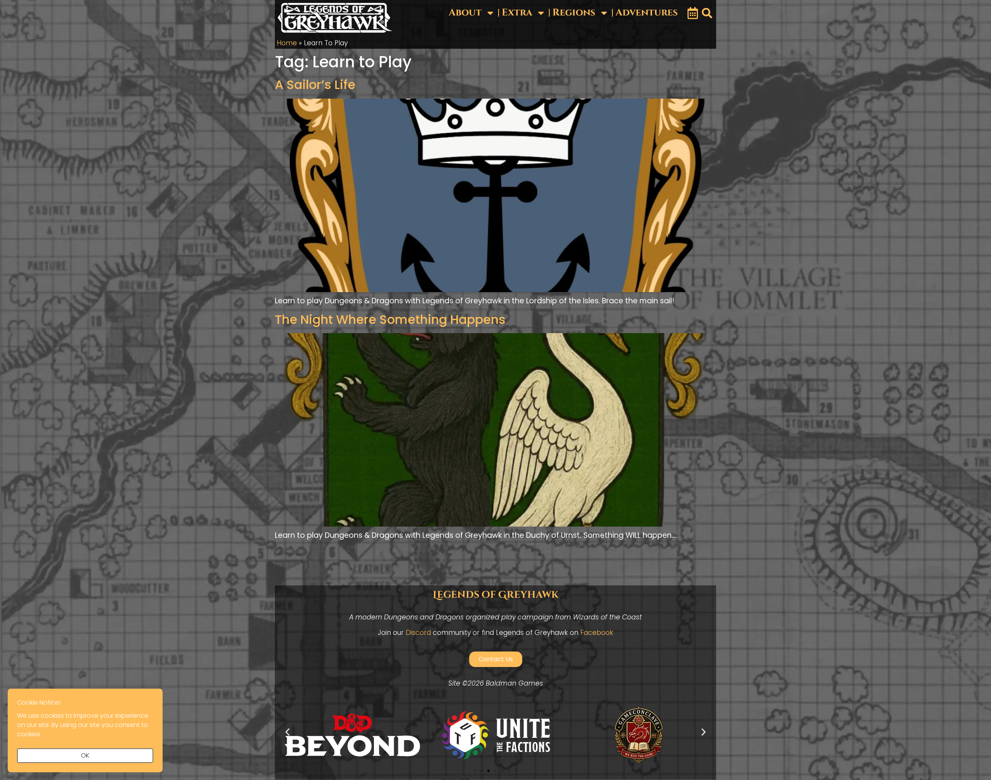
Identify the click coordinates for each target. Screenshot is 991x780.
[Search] (707, 13)
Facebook (596, 632)
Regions (573, 12)
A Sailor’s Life (315, 84)
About (465, 12)
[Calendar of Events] (693, 13)
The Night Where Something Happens (390, 319)
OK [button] (85, 755)
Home (287, 43)
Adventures (647, 12)
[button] (287, 732)
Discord (418, 632)
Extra (517, 12)
